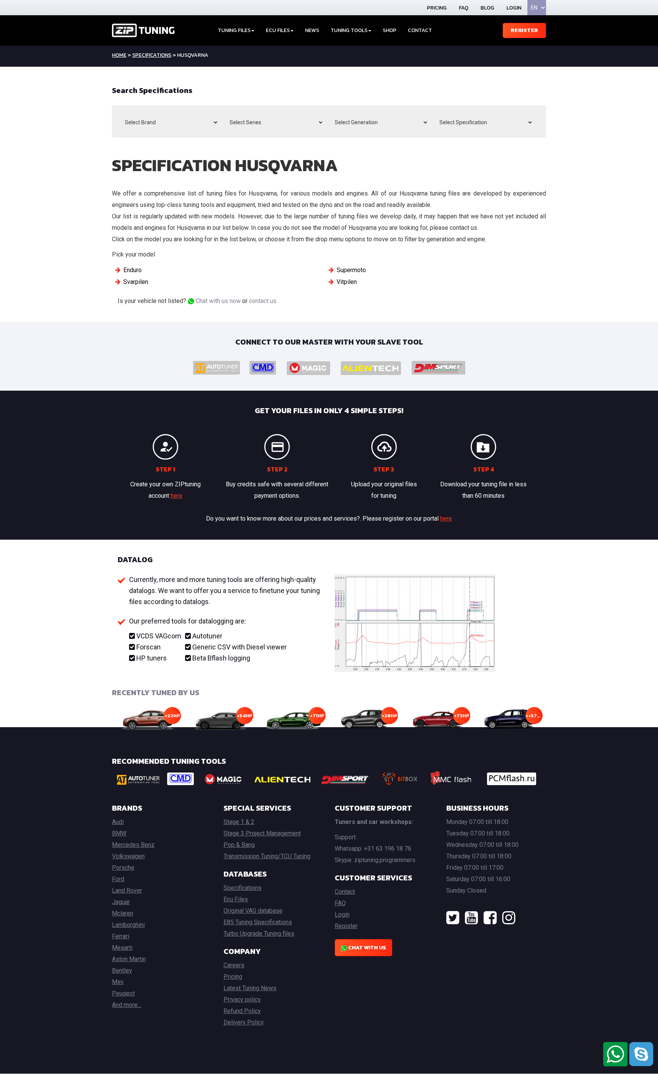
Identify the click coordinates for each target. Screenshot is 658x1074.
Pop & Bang (239, 844)
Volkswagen (128, 856)
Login (513, 8)
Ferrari (120, 936)
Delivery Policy (244, 1022)
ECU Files (278, 30)
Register (524, 30)
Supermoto (351, 270)
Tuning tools (349, 30)
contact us (262, 301)
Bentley (122, 970)
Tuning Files (234, 30)
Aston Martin (129, 959)
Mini (117, 982)
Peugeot (123, 993)
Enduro (132, 270)
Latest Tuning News (250, 988)
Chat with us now (217, 301)
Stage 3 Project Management (262, 833)
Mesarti (122, 947)
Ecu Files (236, 899)
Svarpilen (135, 281)
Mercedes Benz (133, 844)
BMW (119, 833)
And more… (126, 1004)
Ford (118, 879)
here (176, 495)
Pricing (437, 8)
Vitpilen (347, 281)
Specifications (151, 55)
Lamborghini (128, 924)
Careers (234, 965)
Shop (389, 30)
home (119, 55)
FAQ (463, 8)
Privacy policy (242, 999)
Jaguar (121, 902)
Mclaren (122, 913)
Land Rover (127, 890)
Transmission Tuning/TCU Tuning (267, 856)
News (312, 30)
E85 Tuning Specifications (258, 922)
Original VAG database (253, 910)
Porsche (123, 867)
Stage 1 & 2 (239, 822)
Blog (487, 8)
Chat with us (366, 948)
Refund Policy (242, 1011)
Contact (420, 30)
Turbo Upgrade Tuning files (259, 933)
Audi (118, 822)
